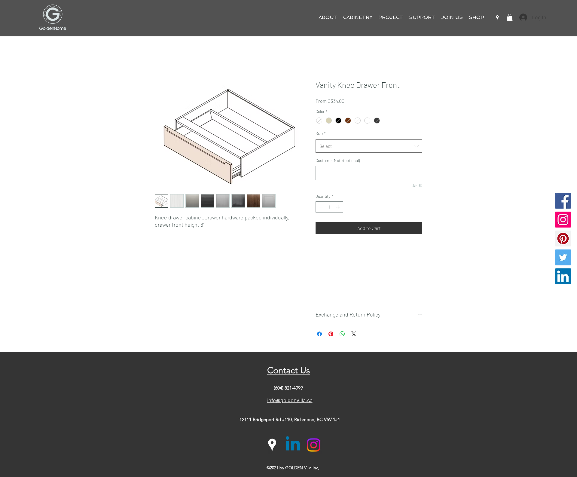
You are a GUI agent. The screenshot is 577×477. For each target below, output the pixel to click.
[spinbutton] (329, 207)
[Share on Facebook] (319, 334)
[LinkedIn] (563, 276)
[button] (328, 17)
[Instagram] (563, 220)
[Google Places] (497, 17)
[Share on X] (353, 334)
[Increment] (338, 207)
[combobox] (369, 146)
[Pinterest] (563, 238)
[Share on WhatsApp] (342, 334)
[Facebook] (563, 201)
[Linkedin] (293, 445)
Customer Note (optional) (338, 160)
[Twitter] (563, 257)
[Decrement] (320, 207)
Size (321, 133)
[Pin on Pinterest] (330, 334)
